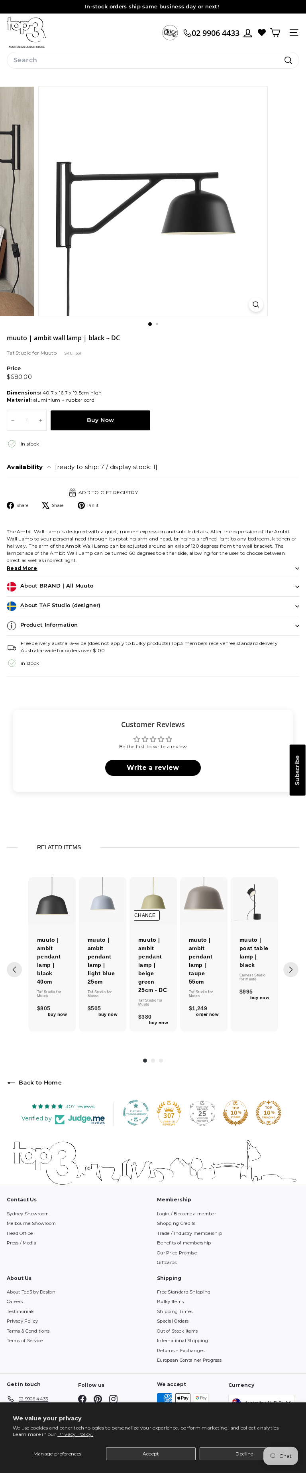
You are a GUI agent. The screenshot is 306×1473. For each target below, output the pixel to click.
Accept (151, 1454)
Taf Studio (19, 353)
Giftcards (167, 1262)
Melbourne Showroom (31, 1223)
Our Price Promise (177, 1253)
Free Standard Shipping (184, 1292)
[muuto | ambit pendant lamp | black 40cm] (52, 901)
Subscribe (297, 770)
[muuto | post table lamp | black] (254, 901)
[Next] (290, 969)
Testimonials (21, 1311)
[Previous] (14, 969)
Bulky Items (170, 1301)
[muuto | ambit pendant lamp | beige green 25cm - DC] (153, 901)
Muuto (49, 353)
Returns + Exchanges (181, 1350)
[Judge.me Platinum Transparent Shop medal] (136, 1113)
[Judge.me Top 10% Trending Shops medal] (268, 1113)
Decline (244, 1454)
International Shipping (182, 1340)
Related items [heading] (59, 847)
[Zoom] (256, 304)
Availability (82, 467)
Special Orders (172, 1321)
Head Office (20, 1233)
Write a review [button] (153, 767)
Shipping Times (174, 1311)
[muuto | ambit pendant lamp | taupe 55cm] (204, 901)
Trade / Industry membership (189, 1233)
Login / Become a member (186, 1214)
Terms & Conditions (28, 1331)
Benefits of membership (184, 1243)
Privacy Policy (22, 1321)
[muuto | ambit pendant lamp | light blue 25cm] (102, 901)
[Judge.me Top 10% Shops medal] (235, 1113)
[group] (52, 954)
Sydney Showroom (28, 1214)
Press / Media (21, 1243)
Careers (15, 1301)
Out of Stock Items (177, 1331)
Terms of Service (25, 1340)
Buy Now (100, 420)
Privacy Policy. (75, 1434)
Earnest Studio (252, 975)
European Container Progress (189, 1360)
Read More (22, 568)
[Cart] (275, 32)
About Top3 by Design (31, 1292)
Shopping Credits (176, 1223)
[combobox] (153, 60)
